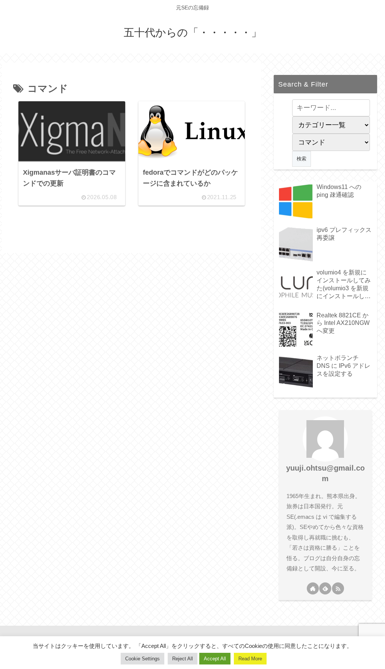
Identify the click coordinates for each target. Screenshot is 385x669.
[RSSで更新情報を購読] (338, 588)
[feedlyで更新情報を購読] (325, 588)
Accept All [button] (215, 658)
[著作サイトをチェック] (313, 588)
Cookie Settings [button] (142, 658)
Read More (250, 658)
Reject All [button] (182, 658)
